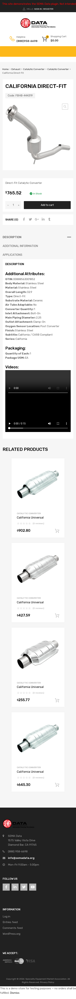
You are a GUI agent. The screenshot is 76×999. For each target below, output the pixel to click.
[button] (65, 107)
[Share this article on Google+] (36, 219)
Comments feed (13, 928)
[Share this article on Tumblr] (49, 219)
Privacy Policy (47, 982)
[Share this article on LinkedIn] (42, 219)
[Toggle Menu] (71, 49)
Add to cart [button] (57, 531)
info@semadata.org (21, 858)
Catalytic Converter (34, 69)
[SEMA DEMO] (38, 27)
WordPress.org (11, 933)
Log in (6, 916)
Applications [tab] (12, 254)
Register (48, 9)
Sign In (38, 9)
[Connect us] (6, 887)
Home (5, 69)
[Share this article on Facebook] (23, 219)
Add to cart (47, 205)
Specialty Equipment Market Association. (46, 979)
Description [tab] (12, 237)
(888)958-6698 (25, 41)
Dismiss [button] (14, 992)
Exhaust (15, 69)
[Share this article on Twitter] (30, 219)
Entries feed (10, 922)
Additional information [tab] (20, 246)
